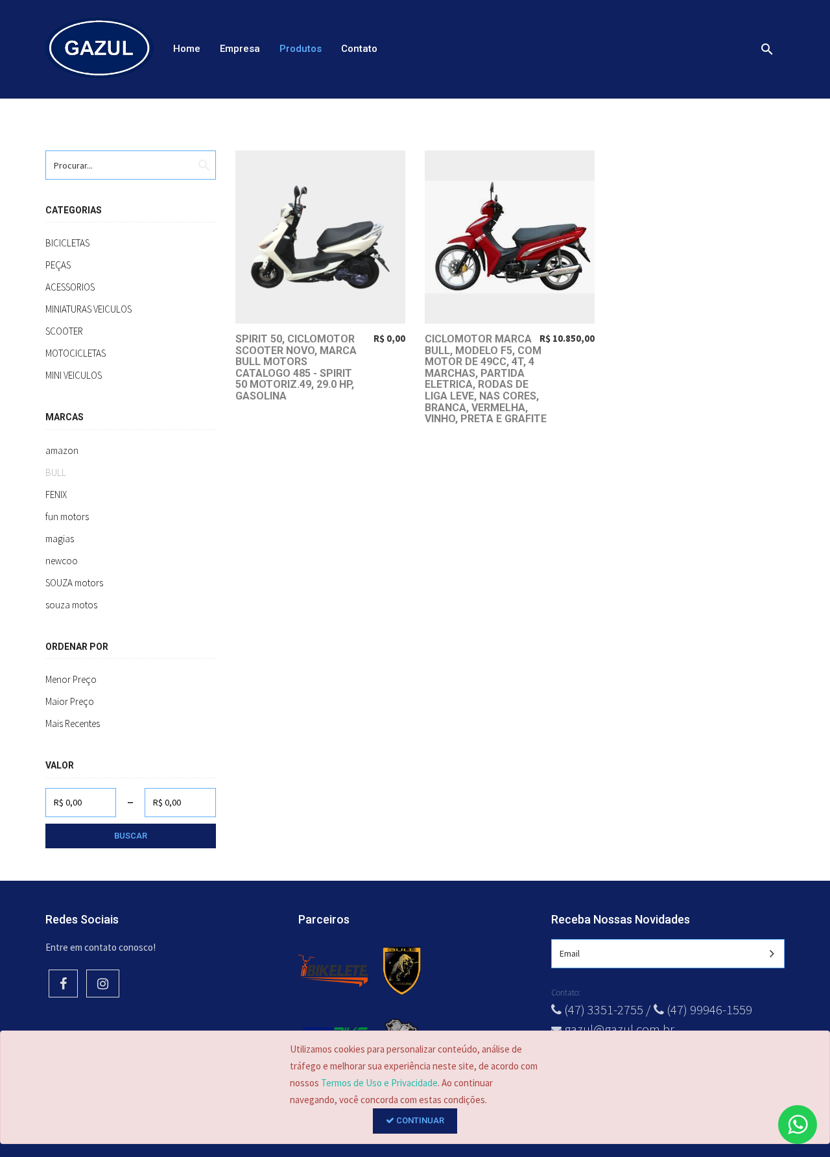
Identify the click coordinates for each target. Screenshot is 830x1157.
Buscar (130, 836)
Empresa (240, 48)
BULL (55, 472)
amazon (61, 450)
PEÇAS (58, 265)
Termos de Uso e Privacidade (379, 1083)
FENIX (56, 494)
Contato (359, 48)
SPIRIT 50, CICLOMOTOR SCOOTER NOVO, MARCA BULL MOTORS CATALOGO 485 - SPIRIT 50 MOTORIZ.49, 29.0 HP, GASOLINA (296, 367)
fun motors (67, 516)
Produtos (300, 48)
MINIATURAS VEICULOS (88, 309)
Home (186, 48)
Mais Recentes (72, 723)
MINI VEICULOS (73, 375)
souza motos (71, 605)
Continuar (419, 1120)
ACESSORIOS (70, 287)
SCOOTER (64, 331)
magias (59, 538)
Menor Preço (71, 679)
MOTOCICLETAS (75, 353)
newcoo (61, 561)
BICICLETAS (67, 243)
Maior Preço (69, 701)
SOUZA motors (74, 583)
